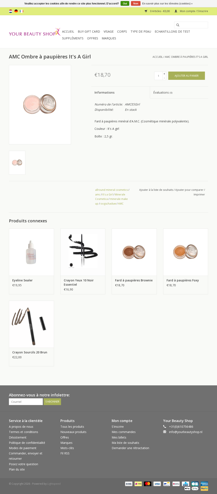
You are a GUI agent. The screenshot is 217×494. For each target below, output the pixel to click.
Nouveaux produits (73, 432)
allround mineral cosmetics (111, 190)
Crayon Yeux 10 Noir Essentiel (79, 282)
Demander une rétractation (130, 448)
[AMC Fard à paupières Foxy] (185, 252)
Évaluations (162, 92)
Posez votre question (23, 464)
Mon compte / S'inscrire (193, 11)
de (16, 11)
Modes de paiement (22, 448)
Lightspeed (54, 484)
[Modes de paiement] (128, 483)
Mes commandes (124, 432)
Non (135, 3)
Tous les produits (72, 427)
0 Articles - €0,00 (159, 11)
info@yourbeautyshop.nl (185, 432)
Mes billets (119, 437)
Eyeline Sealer (22, 280)
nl (10, 11)
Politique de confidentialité (27, 443)
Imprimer (199, 194)
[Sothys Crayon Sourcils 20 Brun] (31, 324)
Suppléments (72, 38)
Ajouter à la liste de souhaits (156, 190)
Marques (109, 38)
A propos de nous (21, 427)
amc (97, 194)
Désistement (17, 437)
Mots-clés (67, 448)
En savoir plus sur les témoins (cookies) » (167, 3)
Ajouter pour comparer (189, 190)
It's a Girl (107, 194)
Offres (92, 38)
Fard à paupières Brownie (134, 280)
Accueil (68, 31)
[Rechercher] (176, 25)
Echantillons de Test (172, 31)
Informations (104, 92)
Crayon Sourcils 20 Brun (29, 352)
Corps (122, 31)
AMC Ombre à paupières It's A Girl (186, 57)
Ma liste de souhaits (125, 443)
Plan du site (17, 469)
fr (21, 11)
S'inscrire (118, 427)
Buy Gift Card (89, 31)
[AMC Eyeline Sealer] (31, 252)
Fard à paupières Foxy (183, 280)
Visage (109, 31)
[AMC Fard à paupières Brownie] (134, 252)
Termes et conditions (23, 432)
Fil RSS (65, 453)
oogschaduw (108, 203)
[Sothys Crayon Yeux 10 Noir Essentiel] (83, 252)
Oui (125, 3)
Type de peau (141, 31)
